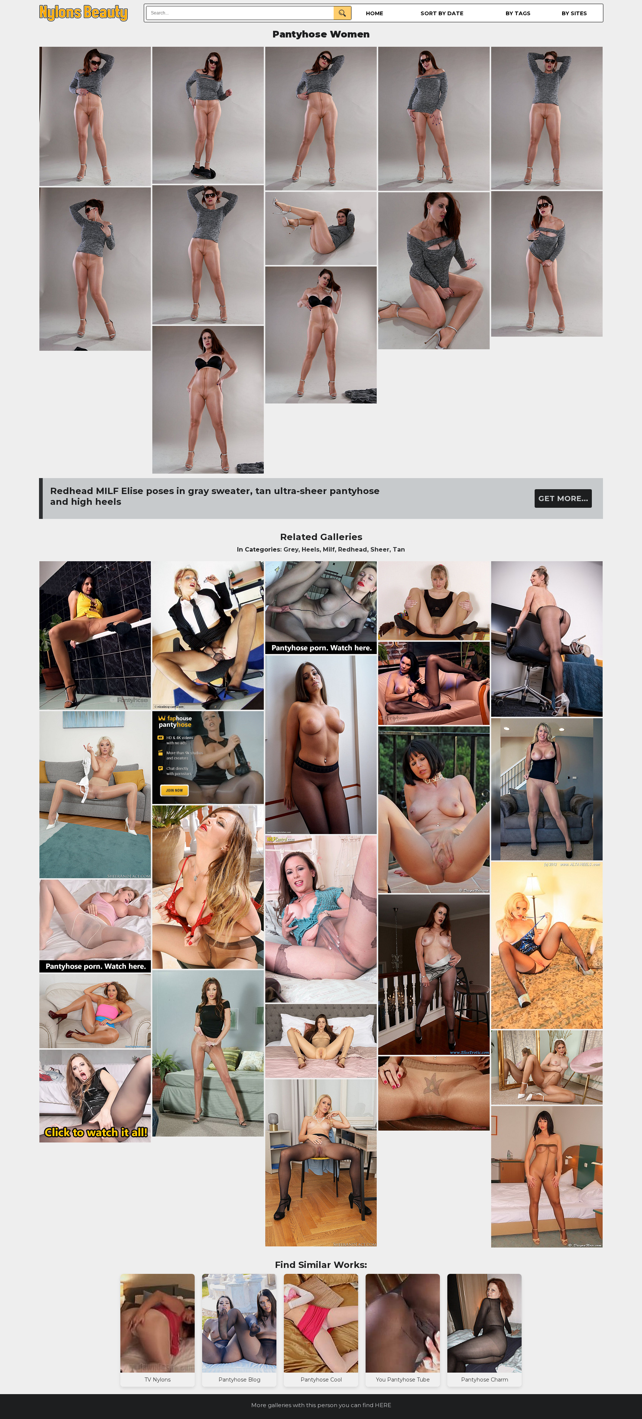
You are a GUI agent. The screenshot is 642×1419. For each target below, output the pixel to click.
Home (374, 13)
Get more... (563, 498)
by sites (574, 13)
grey (290, 549)
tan (399, 549)
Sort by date (442, 13)
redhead (352, 549)
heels (311, 549)
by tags (518, 13)
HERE (383, 1405)
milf (329, 549)
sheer (379, 549)
